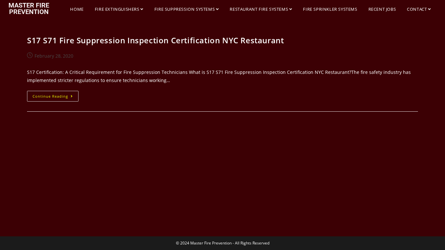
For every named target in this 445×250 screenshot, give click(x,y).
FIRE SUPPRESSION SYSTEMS (185, 9)
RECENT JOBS (382, 9)
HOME (76, 9)
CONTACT (417, 9)
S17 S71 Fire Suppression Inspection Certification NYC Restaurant (155, 40)
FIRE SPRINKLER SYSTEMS (330, 9)
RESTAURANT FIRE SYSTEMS (259, 9)
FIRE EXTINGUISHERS (117, 9)
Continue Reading (56, 95)
